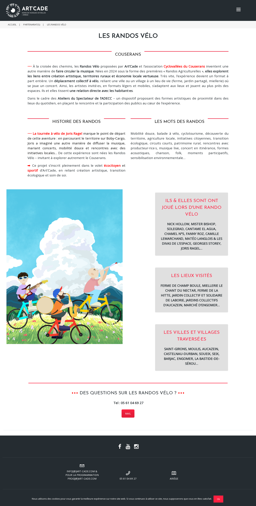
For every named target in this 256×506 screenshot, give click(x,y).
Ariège (174, 478)
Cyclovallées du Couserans (184, 66)
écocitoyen (112, 165)
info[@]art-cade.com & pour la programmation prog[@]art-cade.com (82, 475)
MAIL (128, 413)
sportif (33, 170)
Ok (218, 499)
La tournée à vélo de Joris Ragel (57, 133)
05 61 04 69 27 (128, 478)
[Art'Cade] (129, 10)
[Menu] (238, 9)
